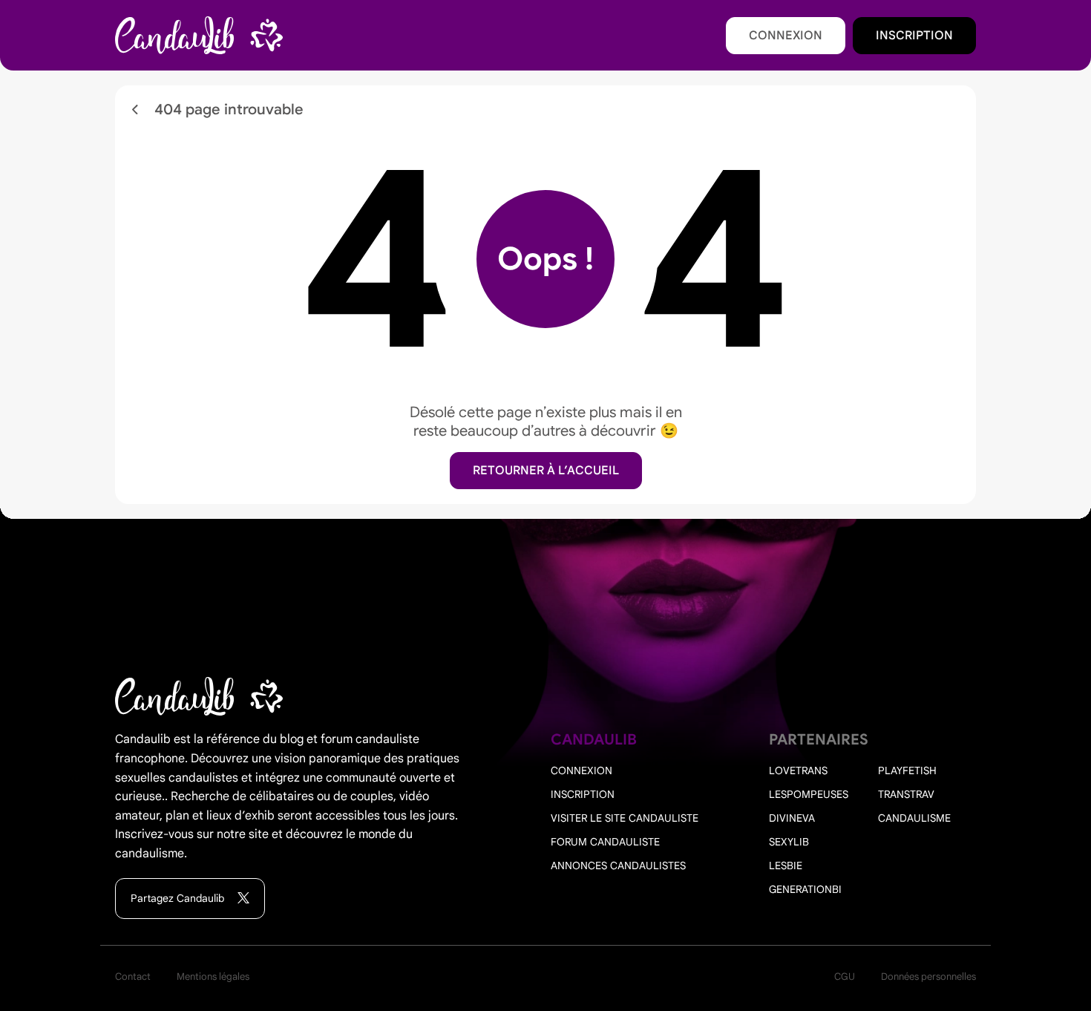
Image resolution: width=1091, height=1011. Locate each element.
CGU (844, 976)
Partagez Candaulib (179, 898)
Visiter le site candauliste (624, 818)
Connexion (785, 35)
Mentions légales (213, 976)
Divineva (792, 818)
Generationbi (805, 889)
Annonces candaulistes (618, 865)
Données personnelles (928, 976)
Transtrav (906, 794)
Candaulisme (914, 818)
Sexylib (789, 841)
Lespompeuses (808, 794)
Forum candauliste (605, 841)
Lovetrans (798, 770)
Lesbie (785, 865)
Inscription (914, 35)
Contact (133, 976)
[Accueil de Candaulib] (199, 35)
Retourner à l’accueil (546, 470)
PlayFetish (907, 770)
